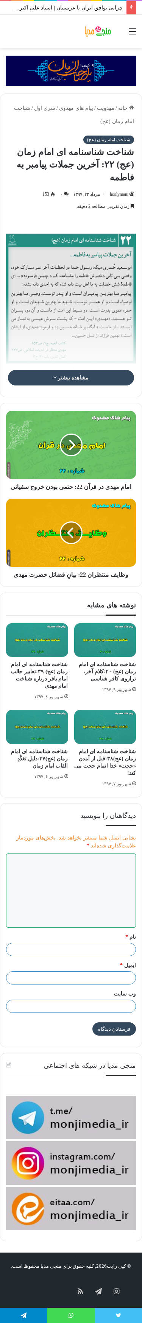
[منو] (132, 34)
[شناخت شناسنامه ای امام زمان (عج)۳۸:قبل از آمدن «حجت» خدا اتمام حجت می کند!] (105, 727)
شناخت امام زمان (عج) (108, 139)
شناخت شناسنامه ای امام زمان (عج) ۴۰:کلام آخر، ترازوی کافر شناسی (107, 672)
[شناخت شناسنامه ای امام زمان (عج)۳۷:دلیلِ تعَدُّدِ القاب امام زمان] (37, 727)
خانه (123, 108)
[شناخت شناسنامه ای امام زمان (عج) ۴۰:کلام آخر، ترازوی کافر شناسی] (105, 640)
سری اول (44, 108)
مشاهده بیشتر (73, 378)
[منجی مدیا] (98, 31)
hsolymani (119, 194)
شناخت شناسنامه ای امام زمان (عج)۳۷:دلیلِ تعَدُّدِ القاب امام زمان (39, 759)
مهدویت (105, 108)
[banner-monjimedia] (71, 70)
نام (130, 937)
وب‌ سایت (125, 994)
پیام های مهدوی (76, 108)
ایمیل (128, 965)
